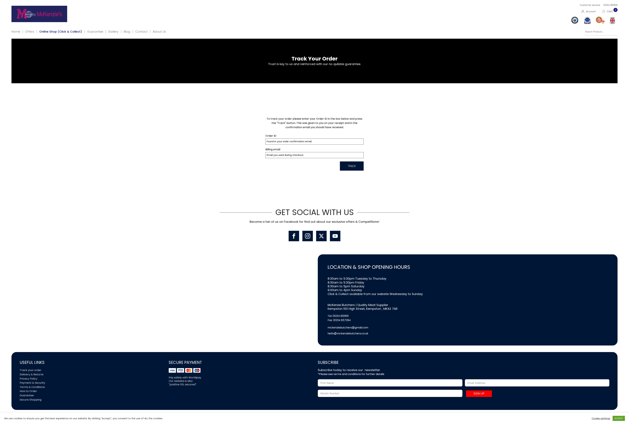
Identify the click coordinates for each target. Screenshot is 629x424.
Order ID (270, 136)
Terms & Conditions (32, 387)
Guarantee (95, 31)
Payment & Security (32, 383)
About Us (159, 31)
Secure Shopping (30, 400)
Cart (611, 11)
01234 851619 (610, 5)
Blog (127, 31)
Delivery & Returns (31, 374)
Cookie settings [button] (601, 418)
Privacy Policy (28, 379)
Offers (29, 31)
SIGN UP (479, 393)
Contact (141, 31)
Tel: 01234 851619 (338, 316)
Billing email (272, 149)
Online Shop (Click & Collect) (60, 31)
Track (352, 166)
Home (15, 31)
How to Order (28, 391)
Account (591, 11)
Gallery (113, 31)
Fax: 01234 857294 (339, 320)
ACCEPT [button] (619, 418)
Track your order (30, 370)
